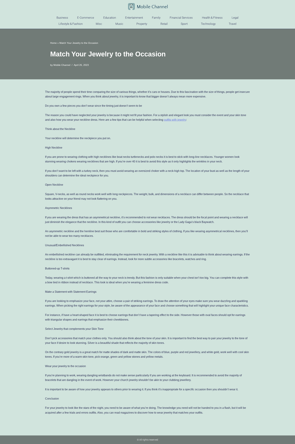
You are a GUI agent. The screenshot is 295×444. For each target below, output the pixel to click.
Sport (184, 23)
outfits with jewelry (175, 119)
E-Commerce (85, 17)
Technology (208, 23)
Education (109, 17)
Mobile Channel (61, 65)
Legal (235, 17)
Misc (99, 23)
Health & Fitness (212, 17)
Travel (232, 23)
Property (141, 23)
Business (62, 17)
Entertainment (134, 17)
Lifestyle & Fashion (71, 23)
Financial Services (181, 17)
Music (119, 23)
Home (53, 43)
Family (156, 17)
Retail (164, 23)
